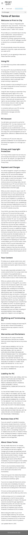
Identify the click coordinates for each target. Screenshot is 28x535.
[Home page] (2, 9)
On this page (5, 12)
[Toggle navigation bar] (2, 3)
